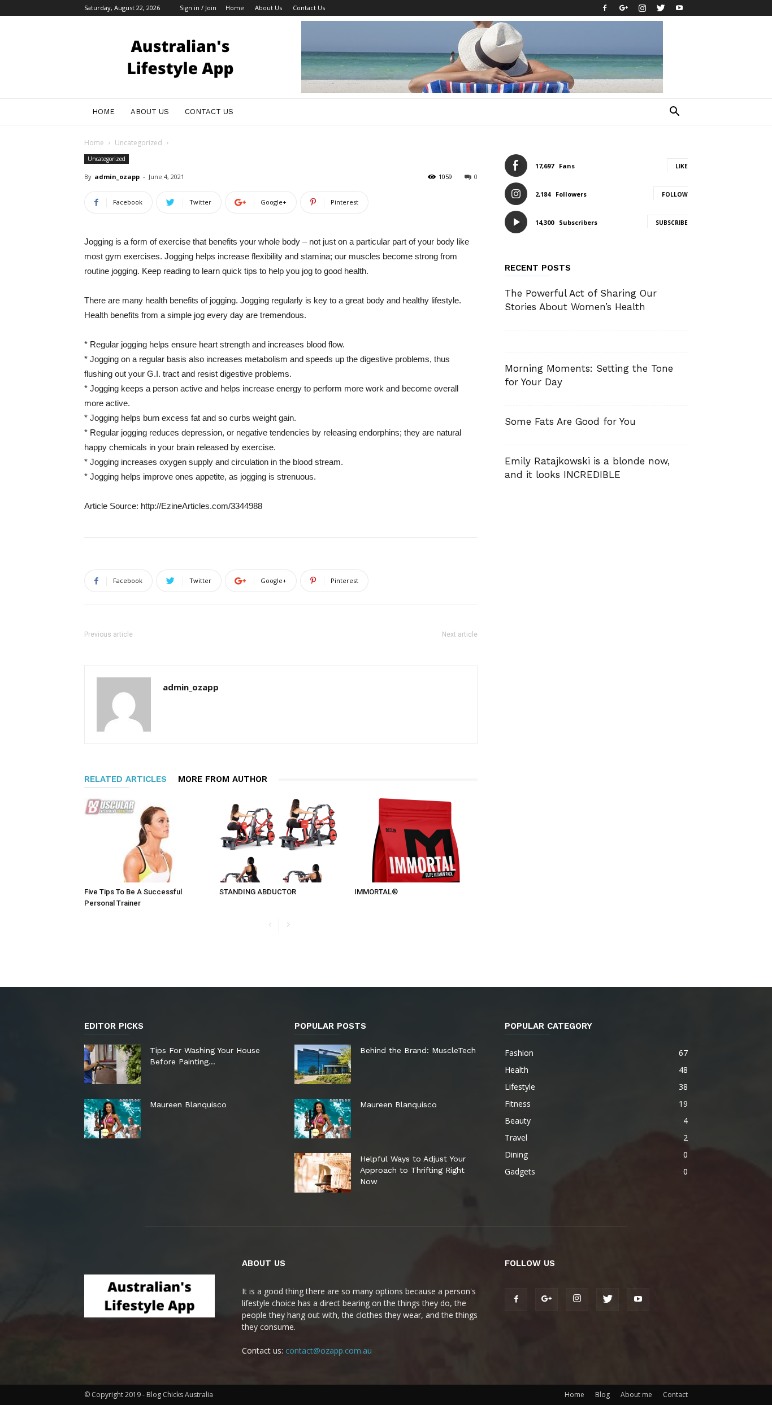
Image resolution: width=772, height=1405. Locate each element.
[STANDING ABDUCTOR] (280, 840)
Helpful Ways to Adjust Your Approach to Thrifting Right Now (413, 1170)
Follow (675, 194)
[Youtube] (679, 8)
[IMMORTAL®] (416, 840)
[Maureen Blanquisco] (112, 1118)
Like (681, 166)
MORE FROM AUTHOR (222, 779)
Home (234, 7)
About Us (268, 7)
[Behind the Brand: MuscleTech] (322, 1064)
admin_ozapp (117, 176)
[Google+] (623, 8)
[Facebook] (604, 8)
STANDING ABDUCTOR (257, 892)
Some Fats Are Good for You (570, 421)
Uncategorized (138, 142)
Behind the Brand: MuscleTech (418, 1050)
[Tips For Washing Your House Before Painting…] (112, 1064)
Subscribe (672, 223)
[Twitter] (660, 8)
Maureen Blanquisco (188, 1104)
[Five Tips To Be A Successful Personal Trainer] (145, 840)
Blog (602, 1394)
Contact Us (309, 7)
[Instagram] (642, 8)
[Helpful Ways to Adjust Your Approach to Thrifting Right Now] (322, 1173)
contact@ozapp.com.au (328, 1350)
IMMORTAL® (376, 892)
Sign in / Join (198, 7)
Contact (675, 1394)
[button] (674, 112)
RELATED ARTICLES (125, 779)
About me (636, 1394)
